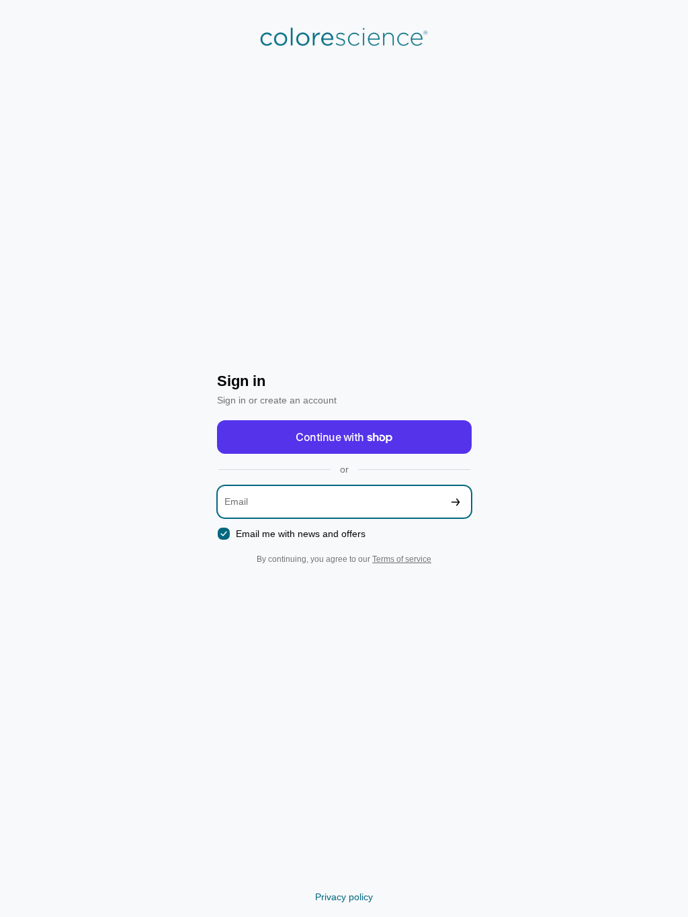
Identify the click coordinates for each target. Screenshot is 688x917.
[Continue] (455, 502)
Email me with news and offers (301, 533)
